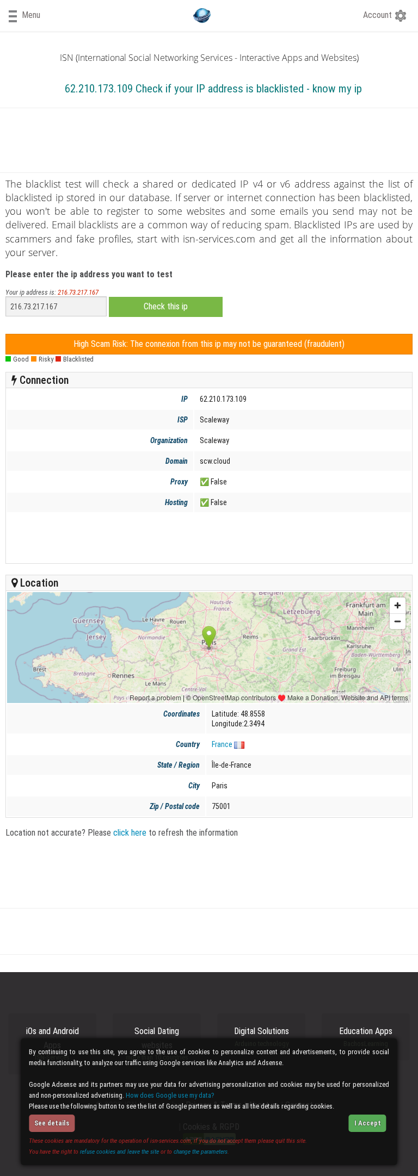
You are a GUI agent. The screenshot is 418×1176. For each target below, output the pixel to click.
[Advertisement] (207, 537)
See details (51, 1123)
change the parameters (201, 1151)
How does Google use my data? (170, 1095)
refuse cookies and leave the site (119, 1151)
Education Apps (365, 1037)
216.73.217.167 (78, 292)
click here (129, 832)
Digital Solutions (261, 1037)
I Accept (367, 1123)
